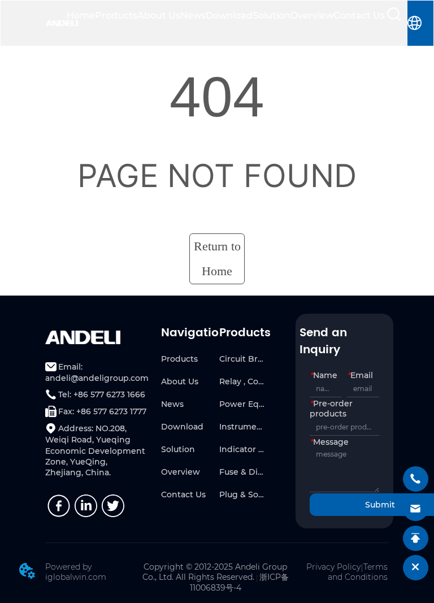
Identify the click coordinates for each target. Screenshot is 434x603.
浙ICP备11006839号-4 (239, 582)
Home (81, 15)
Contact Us (359, 15)
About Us (158, 15)
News (193, 15)
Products (116, 15)
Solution (271, 15)
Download (229, 15)
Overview (311, 15)
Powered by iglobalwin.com (75, 572)
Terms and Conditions (358, 572)
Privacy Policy (333, 567)
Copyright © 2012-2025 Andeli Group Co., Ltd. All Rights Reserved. (214, 572)
